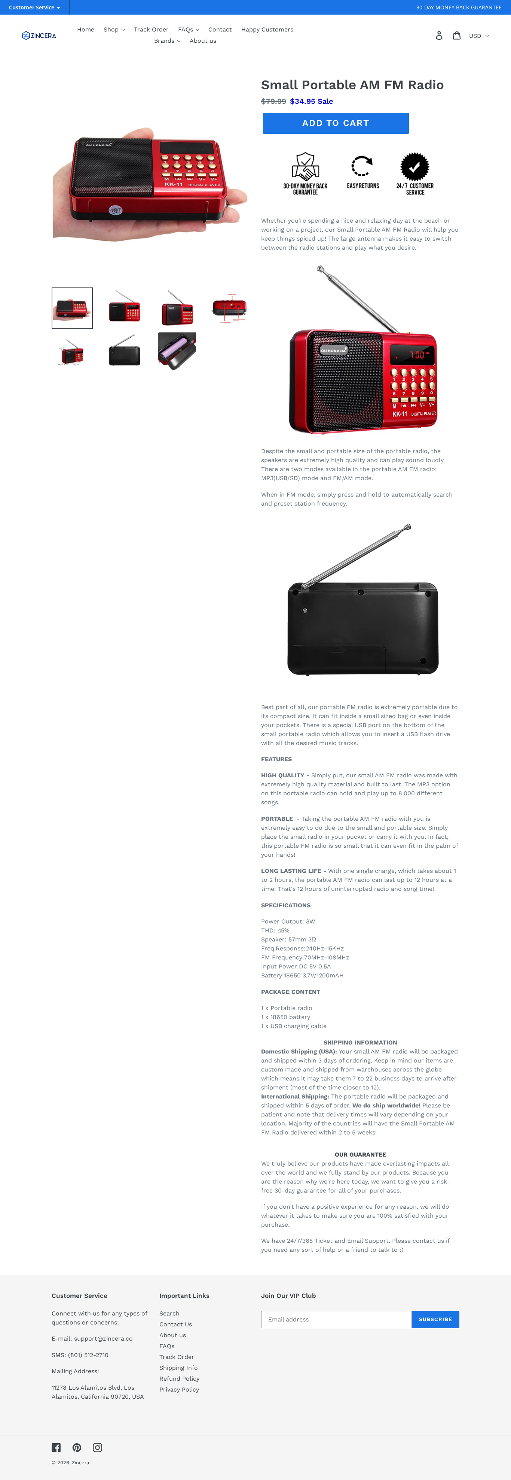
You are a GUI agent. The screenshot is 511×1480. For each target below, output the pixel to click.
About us (172, 1335)
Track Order (176, 1356)
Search (169, 1313)
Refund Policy (179, 1378)
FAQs (166, 1346)
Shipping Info (178, 1367)
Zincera (80, 1462)
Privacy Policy (179, 1389)
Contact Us (175, 1324)
